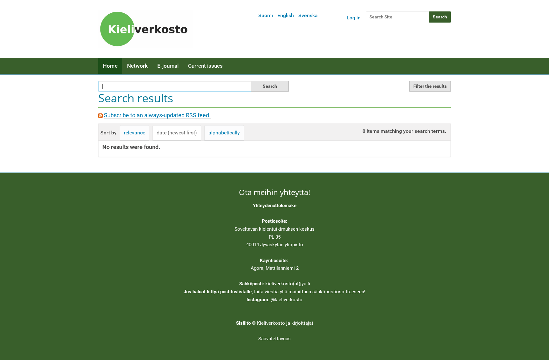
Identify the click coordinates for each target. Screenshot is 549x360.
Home (110, 66)
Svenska (308, 15)
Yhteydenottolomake (274, 205)
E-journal (168, 66)
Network (137, 66)
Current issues (205, 66)
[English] (145, 29)
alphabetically (224, 133)
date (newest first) (177, 133)
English (285, 15)
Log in (354, 18)
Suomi (265, 15)
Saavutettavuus (274, 339)
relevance (134, 133)
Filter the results (430, 86)
